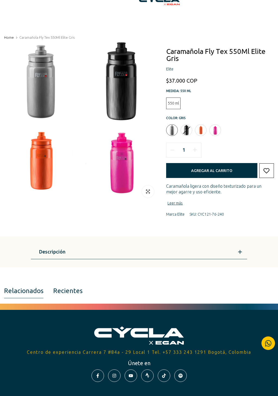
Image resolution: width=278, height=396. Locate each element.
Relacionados (23, 290)
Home (9, 37)
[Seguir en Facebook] (97, 375)
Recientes (68, 290)
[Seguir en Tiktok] (164, 375)
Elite (181, 214)
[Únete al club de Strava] (147, 375)
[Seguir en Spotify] (180, 375)
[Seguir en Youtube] (131, 375)
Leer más (175, 203)
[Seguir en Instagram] (114, 375)
